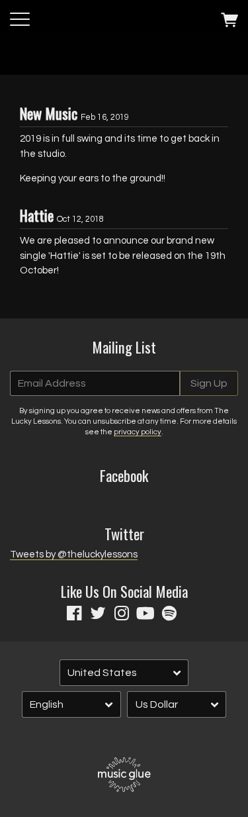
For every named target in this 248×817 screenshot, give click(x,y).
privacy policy (137, 432)
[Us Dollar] (176, 704)
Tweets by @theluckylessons (74, 554)
